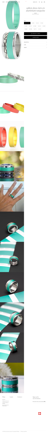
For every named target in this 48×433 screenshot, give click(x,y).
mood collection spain (8, 431)
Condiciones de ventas (5, 403)
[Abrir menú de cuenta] (42, 2)
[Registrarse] (44, 401)
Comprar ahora (35, 37)
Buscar (3, 399)
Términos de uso (5, 401)
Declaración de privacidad (5, 405)
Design (25, 47)
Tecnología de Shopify (15, 431)
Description (26, 42)
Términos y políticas (23, 431)
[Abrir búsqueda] (39, 2)
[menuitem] (19, 2)
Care (25, 44)
